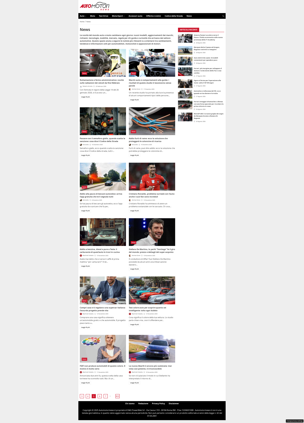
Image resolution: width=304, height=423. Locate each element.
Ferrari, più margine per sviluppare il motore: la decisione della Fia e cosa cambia (208, 70)
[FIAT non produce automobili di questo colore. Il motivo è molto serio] (103, 349)
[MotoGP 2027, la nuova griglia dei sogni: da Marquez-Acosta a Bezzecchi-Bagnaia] (185, 117)
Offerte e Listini (153, 16)
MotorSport (117, 16)
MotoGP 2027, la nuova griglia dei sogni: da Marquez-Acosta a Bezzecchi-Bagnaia (209, 116)
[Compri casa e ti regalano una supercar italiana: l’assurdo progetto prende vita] (103, 290)
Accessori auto (135, 16)
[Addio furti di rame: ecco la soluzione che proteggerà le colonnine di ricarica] (152, 121)
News (189, 16)
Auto (82, 16)
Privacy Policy (158, 403)
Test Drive (103, 16)
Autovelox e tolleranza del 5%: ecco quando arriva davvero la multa (207, 92)
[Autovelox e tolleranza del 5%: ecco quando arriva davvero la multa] (185, 94)
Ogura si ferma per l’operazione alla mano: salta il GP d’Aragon (207, 81)
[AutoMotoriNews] (94, 6)
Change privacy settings (295, 421)
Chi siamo (130, 403)
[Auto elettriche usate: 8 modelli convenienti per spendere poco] (185, 61)
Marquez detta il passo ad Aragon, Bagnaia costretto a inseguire (207, 48)
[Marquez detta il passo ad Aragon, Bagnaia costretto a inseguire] (185, 50)
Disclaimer (174, 403)
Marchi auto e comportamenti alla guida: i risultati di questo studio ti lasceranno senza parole (150, 83)
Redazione (143, 403)
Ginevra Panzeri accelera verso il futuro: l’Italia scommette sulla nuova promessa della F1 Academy (208, 37)
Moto (92, 16)
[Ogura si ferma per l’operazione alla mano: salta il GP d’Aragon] (185, 83)
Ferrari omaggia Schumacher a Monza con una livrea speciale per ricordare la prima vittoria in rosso (208, 104)
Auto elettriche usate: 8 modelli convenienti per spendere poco (206, 59)
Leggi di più (85, 97)
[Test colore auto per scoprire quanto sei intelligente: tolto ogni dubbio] (152, 290)
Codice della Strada (174, 16)
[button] (223, 16)
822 (117, 396)
